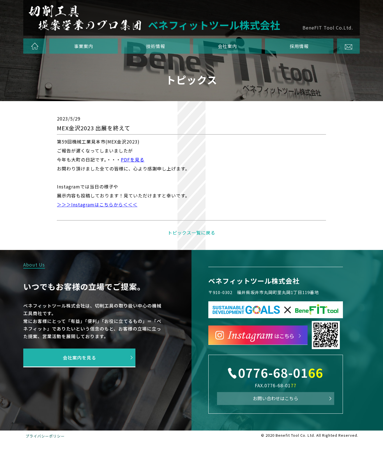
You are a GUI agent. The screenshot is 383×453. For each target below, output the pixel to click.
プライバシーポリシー (45, 436)
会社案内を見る (79, 357)
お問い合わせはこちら (275, 398)
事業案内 (83, 46)
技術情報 (155, 46)
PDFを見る (132, 159)
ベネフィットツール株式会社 (253, 281)
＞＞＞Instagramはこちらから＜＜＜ (97, 204)
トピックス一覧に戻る (191, 232)
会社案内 (227, 46)
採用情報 (299, 46)
